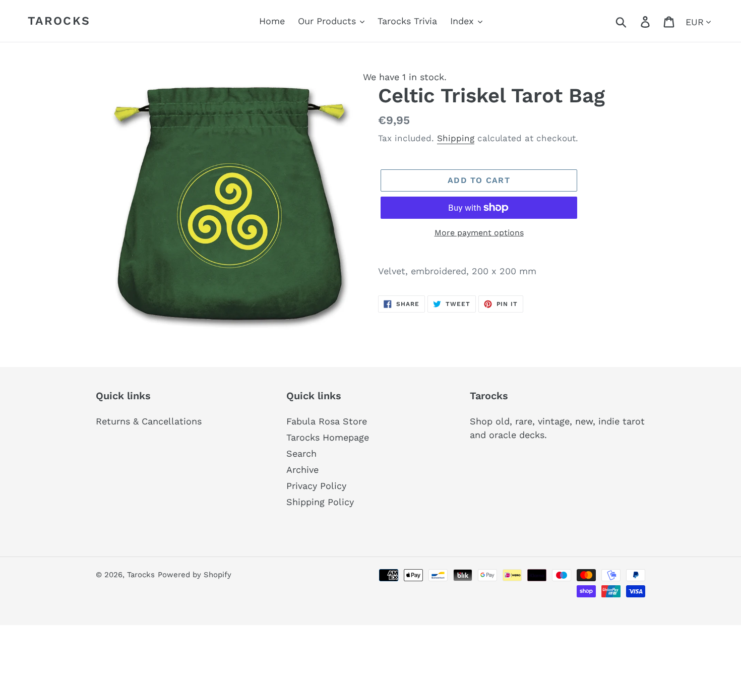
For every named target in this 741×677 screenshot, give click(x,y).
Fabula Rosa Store (326, 421)
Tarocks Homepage (327, 437)
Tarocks (59, 21)
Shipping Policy (320, 502)
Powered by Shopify (194, 574)
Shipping (455, 138)
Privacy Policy (316, 485)
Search (301, 453)
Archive (302, 469)
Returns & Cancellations (149, 421)
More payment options (479, 232)
